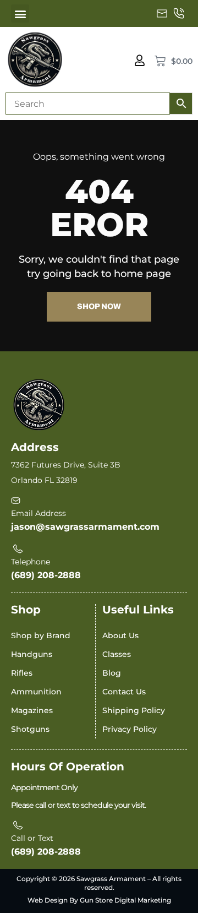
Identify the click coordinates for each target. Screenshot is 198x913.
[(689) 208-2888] (178, 13)
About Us (120, 635)
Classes (116, 654)
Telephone (30, 562)
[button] (20, 13)
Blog (111, 673)
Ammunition (36, 692)
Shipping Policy (133, 710)
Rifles (21, 673)
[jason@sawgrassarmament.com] (162, 13)
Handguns (31, 654)
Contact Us (124, 692)
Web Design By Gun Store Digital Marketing (99, 900)
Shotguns (30, 729)
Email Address (38, 513)
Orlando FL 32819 (44, 480)
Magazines (32, 710)
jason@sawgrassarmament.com (85, 526)
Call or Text (32, 838)
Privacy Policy (129, 729)
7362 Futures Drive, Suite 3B (65, 465)
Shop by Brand (40, 635)
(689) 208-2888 (46, 575)
